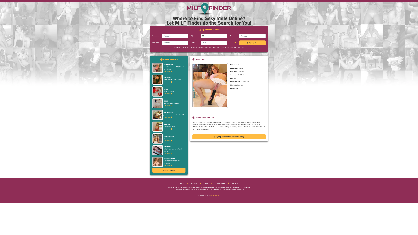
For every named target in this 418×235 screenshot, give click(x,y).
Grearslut (167, 159)
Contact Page (220, 183)
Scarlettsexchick (169, 147)
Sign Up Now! (170, 170)
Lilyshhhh (167, 112)
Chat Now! (167, 70)
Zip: (231, 36)
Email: (193, 43)
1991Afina (167, 135)
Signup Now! (253, 43)
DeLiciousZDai (168, 101)
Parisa (166, 89)
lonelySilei (167, 65)
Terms (206, 183)
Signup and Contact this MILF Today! (230, 137)
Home (182, 183)
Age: (192, 36)
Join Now (194, 183)
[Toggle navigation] (264, 5)
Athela (166, 77)
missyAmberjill (169, 124)
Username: (155, 36)
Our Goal (235, 183)
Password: (155, 43)
